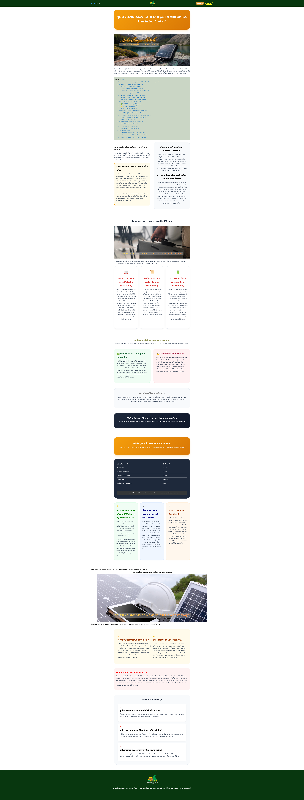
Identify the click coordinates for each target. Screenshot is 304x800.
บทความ (98, 3)
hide (123, 79)
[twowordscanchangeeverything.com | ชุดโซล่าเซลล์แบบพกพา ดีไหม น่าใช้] (152, 3)
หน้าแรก (93, 3)
